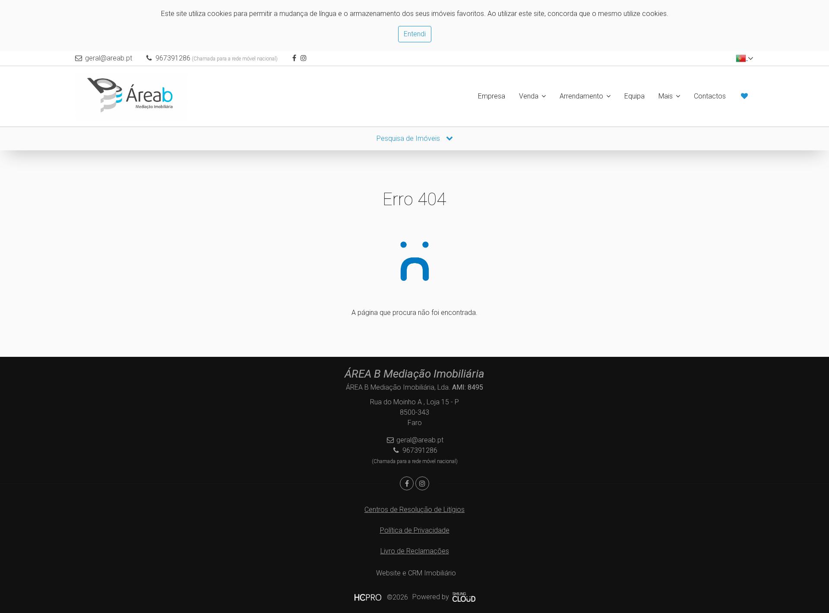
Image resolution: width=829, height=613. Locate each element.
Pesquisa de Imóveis (409, 138)
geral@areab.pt (108, 58)
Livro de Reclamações (414, 551)
